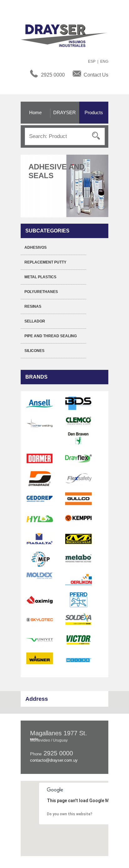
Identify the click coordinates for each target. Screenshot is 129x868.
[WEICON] (78, 660)
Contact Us (96, 74)
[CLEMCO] (78, 420)
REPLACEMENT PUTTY (45, 262)
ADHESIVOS (35, 247)
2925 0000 (53, 74)
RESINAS (32, 306)
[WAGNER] (39, 658)
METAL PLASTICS (40, 277)
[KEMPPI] (78, 518)
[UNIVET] (39, 639)
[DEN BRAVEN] (78, 438)
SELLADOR (34, 321)
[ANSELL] (39, 403)
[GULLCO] (78, 498)
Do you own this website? (69, 814)
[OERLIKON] (78, 579)
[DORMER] (39, 458)
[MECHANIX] (78, 539)
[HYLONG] (39, 518)
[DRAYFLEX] (78, 458)
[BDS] (78, 403)
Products (94, 112)
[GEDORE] (39, 498)
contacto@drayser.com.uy (54, 760)
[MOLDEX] (39, 575)
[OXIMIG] (39, 599)
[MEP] (39, 559)
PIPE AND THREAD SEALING (50, 336)
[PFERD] (78, 599)
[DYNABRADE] (39, 478)
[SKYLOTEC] (39, 619)
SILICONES (34, 351)
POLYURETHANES (41, 292)
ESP (91, 61)
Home (35, 112)
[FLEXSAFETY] (78, 478)
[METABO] (78, 559)
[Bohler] (39, 423)
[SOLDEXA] (78, 619)
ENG (104, 61)
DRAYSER (64, 112)
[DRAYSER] (68, 35)
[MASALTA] (39, 539)
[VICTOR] (78, 639)
